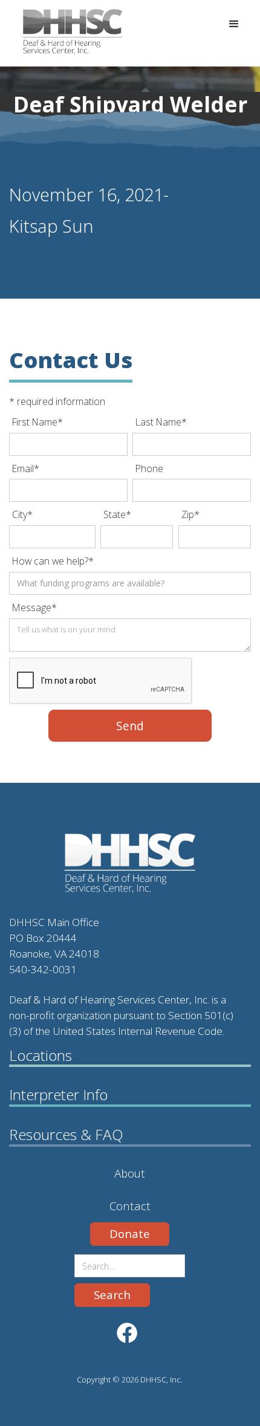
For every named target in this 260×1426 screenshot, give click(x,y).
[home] (54, 31)
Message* (34, 607)
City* (22, 514)
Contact (130, 1205)
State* (117, 514)
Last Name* (161, 422)
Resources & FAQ (66, 1134)
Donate (129, 1233)
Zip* (190, 514)
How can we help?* (53, 561)
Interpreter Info (58, 1094)
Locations (40, 1055)
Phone (149, 468)
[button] (234, 24)
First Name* (37, 422)
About (129, 1173)
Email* (25, 468)
